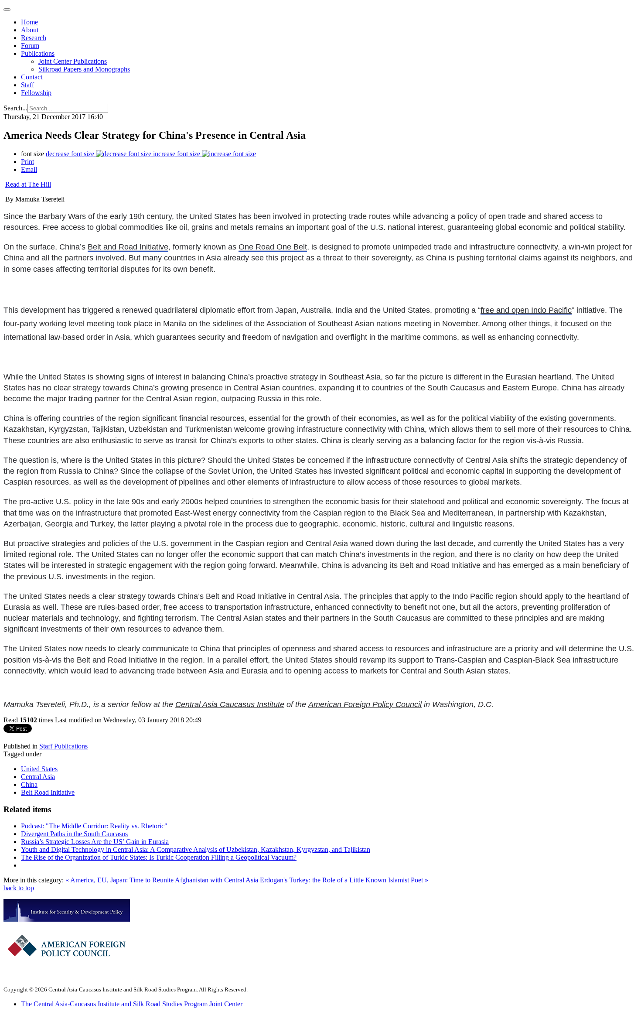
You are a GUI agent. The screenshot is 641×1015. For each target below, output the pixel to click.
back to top (18, 888)
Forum (30, 45)
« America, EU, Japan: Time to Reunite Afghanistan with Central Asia (162, 880)
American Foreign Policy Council (365, 704)
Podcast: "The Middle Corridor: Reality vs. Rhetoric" (94, 826)
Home (29, 22)
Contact (31, 77)
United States (39, 768)
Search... (15, 108)
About (29, 30)
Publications (38, 53)
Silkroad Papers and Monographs (84, 69)
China (29, 784)
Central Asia (38, 776)
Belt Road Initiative (48, 792)
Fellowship (36, 92)
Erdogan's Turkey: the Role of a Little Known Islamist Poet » (344, 880)
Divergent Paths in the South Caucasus (74, 833)
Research (33, 37)
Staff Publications (63, 746)
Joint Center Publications (72, 61)
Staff (27, 85)
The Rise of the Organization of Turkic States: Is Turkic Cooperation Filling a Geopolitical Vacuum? (159, 857)
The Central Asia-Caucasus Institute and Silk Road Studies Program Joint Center (131, 1004)
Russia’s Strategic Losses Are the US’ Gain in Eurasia (95, 841)
